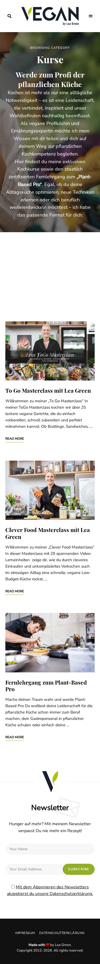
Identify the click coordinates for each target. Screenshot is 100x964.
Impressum (25, 933)
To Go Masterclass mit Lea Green (48, 390)
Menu (90, 16)
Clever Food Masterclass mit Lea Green (47, 533)
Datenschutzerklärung (62, 933)
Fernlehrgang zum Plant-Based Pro (46, 685)
